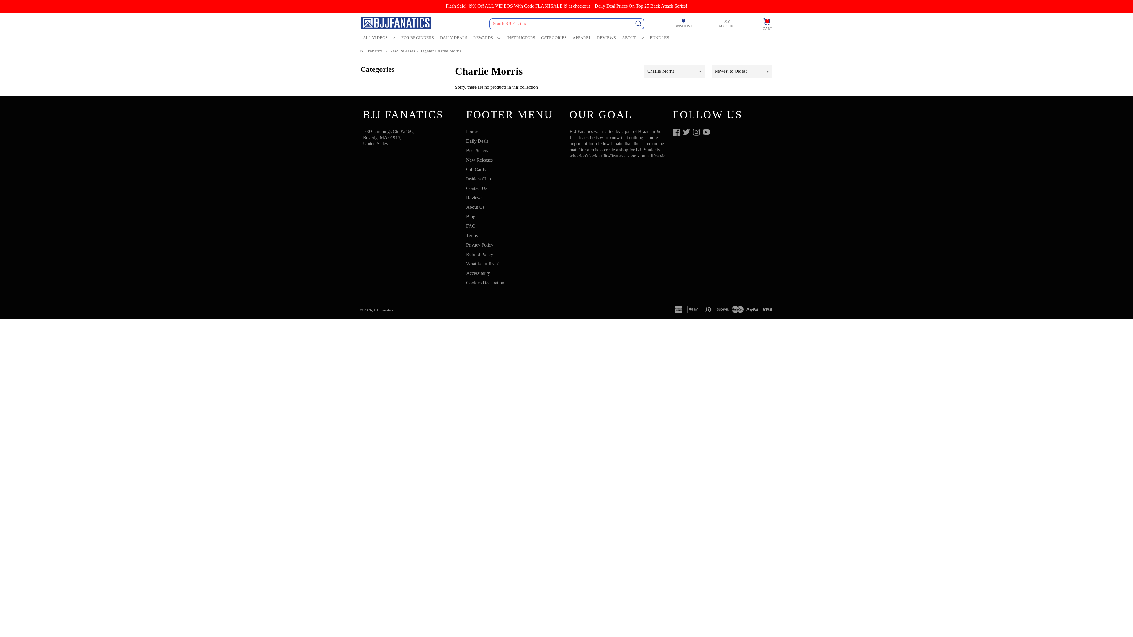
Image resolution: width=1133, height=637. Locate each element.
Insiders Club (478, 178)
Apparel (582, 38)
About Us (475, 207)
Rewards (483, 38)
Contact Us (476, 188)
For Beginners (417, 38)
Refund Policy (479, 254)
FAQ (471, 226)
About (629, 38)
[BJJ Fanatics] (396, 24)
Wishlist (684, 26)
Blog (470, 216)
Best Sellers (477, 150)
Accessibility (478, 273)
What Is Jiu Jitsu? (482, 263)
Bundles (659, 38)
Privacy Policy (479, 244)
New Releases (402, 51)
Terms (472, 235)
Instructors (521, 38)
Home (472, 131)
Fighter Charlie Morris (441, 51)
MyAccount (727, 23)
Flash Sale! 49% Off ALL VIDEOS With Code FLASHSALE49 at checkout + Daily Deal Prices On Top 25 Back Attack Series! (566, 6)
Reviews (606, 38)
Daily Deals (453, 38)
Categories (554, 38)
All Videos (375, 38)
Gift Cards (476, 169)
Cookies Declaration (485, 282)
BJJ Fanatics (371, 51)
